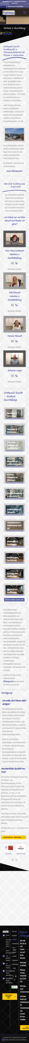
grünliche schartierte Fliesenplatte (14, 510)
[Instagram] (14, 979)
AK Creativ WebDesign (21, 1040)
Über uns (14, 931)
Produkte (14, 935)
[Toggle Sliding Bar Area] (1, 1)
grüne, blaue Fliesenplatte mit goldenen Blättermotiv (14, 461)
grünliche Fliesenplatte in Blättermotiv (14, 494)
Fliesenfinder (14, 943)
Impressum (14, 960)
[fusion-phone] (16, 263)
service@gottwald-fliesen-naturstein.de (7, 973)
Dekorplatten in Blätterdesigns (12, 414)
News (14, 968)
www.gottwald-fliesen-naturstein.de (7, 981)
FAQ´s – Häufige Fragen (14, 950)
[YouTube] (15, 976)
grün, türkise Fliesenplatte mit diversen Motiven (12, 445)
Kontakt (14, 956)
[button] (3, 1040)
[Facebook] (13, 976)
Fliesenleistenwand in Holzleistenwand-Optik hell (14, 525)
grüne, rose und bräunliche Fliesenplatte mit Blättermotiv (12, 476)
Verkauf (14, 939)
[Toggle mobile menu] (25, 12)
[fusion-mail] (12, 263)
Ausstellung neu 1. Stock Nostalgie (12, 543)
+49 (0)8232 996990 (7, 958)
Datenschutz (14, 964)
